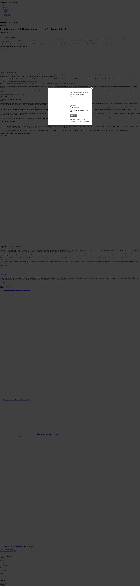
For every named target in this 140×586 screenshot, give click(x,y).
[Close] (92, 88)
